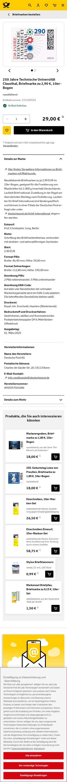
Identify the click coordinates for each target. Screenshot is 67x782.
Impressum (39, 748)
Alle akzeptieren (33, 755)
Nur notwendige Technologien (33, 765)
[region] (33, 724)
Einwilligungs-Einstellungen (33, 775)
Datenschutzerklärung (22, 748)
